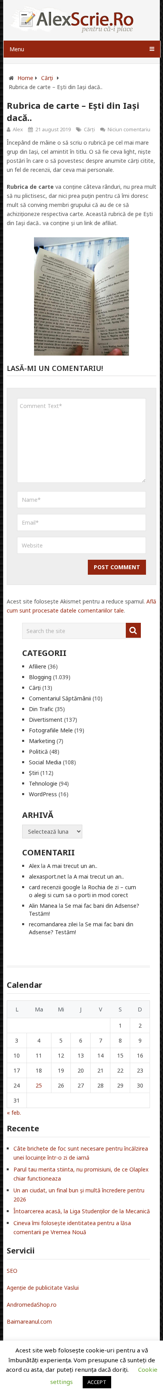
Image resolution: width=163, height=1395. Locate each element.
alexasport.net (47, 876)
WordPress (43, 794)
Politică (38, 751)
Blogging (40, 677)
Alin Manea (43, 905)
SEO (12, 1270)
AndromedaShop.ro (32, 1304)
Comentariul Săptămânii (60, 698)
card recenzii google (54, 887)
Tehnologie (43, 783)
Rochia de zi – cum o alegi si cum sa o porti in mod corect (82, 891)
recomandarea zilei (53, 924)
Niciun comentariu (129, 129)
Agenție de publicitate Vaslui (43, 1287)
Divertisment (46, 719)
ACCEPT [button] (96, 1382)
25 (39, 1085)
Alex (18, 129)
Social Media (45, 762)
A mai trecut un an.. (72, 866)
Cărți (89, 129)
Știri (34, 773)
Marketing (42, 741)
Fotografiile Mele (51, 730)
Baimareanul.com (29, 1321)
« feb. (14, 1112)
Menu (16, 49)
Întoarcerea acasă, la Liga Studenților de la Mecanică (81, 1211)
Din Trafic (41, 709)
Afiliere (37, 666)
